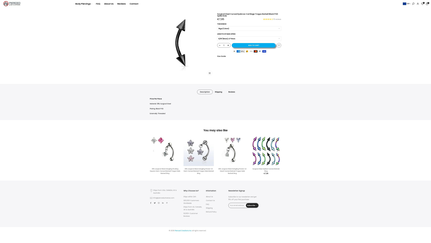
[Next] (277, 151)
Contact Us (210, 200)
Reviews (121, 3)
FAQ (98, 3)
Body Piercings (83, 3)
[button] (268, 19)
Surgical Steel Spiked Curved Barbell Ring (266, 170)
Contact (134, 3)
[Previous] (154, 151)
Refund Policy (211, 212)
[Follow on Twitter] (155, 203)
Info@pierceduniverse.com (163, 198)
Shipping (218, 92)
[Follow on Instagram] (158, 203)
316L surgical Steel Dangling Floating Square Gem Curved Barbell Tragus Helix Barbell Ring (165, 171)
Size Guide (221, 56)
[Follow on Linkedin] (163, 203)
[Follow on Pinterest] (167, 203)
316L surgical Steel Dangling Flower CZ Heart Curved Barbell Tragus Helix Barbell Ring (232, 171)
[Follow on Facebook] (151, 203)
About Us (108, 3)
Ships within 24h (190, 197)
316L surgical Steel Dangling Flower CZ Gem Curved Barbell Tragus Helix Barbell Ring (199, 171)
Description (205, 92)
